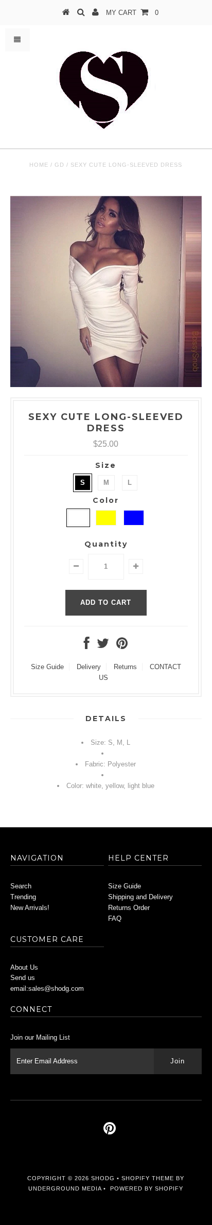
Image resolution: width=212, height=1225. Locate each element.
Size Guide (47, 667)
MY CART (132, 12)
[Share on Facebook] (87, 646)
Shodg (103, 1178)
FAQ (114, 918)
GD (59, 165)
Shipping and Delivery (140, 897)
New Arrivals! (29, 908)
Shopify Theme (147, 1178)
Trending (23, 897)
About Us (24, 967)
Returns (125, 667)
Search (20, 886)
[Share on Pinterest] (122, 646)
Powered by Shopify (146, 1188)
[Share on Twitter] (103, 646)
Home (38, 165)
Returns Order (129, 908)
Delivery (89, 667)
